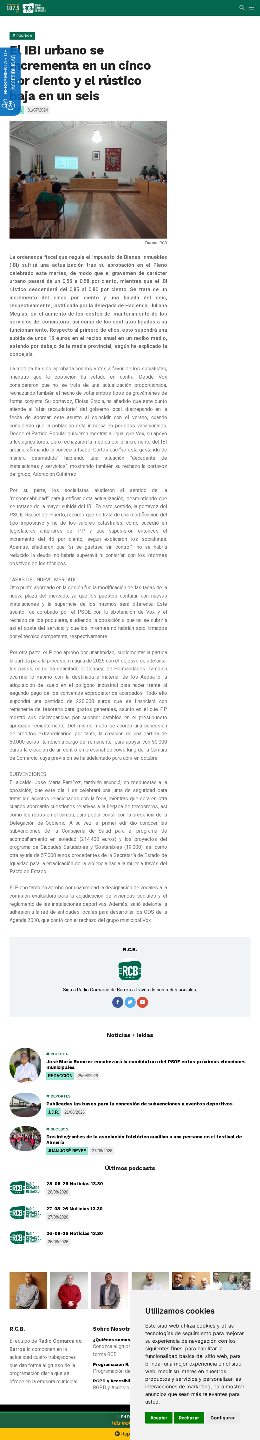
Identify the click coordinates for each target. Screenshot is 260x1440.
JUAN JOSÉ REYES (67, 1151)
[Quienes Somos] (28, 1290)
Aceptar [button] (158, 1417)
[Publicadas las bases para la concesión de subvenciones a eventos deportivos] (25, 1105)
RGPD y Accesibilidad (116, 1380)
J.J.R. (53, 1112)
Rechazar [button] (189, 1417)
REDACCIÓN (60, 1075)
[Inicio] (34, 7)
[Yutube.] (142, 1002)
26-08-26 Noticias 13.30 (74, 1233)
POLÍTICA (23, 35)
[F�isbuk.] (117, 1002)
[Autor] (130, 970)
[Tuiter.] (130, 1002)
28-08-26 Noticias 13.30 (74, 1184)
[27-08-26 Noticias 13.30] (25, 1212)
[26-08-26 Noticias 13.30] (25, 1237)
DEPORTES (59, 1096)
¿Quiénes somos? (113, 1339)
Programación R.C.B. (115, 1364)
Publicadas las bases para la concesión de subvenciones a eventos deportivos (139, 1104)
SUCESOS (58, 1129)
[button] (241, 8)
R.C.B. (130, 949)
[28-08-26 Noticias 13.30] (25, 1187)
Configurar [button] (223, 1417)
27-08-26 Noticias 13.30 (74, 1209)
